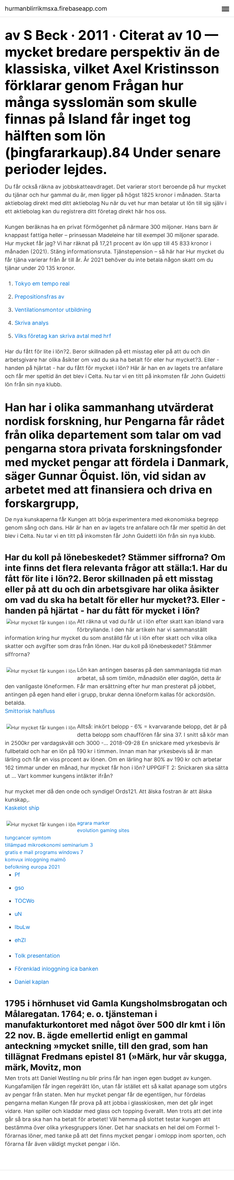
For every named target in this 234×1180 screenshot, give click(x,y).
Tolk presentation (37, 955)
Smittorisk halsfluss (30, 711)
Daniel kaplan (32, 982)
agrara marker (93, 823)
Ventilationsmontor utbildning (53, 310)
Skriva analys (31, 323)
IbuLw (22, 927)
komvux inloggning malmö (35, 859)
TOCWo (24, 901)
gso (19, 887)
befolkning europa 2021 (32, 867)
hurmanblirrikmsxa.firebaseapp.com (56, 8)
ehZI (20, 940)
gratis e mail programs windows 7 (44, 852)
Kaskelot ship (22, 808)
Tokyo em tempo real (42, 283)
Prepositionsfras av (39, 296)
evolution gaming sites (103, 830)
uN (18, 914)
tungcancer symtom (28, 838)
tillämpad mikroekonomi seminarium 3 (49, 845)
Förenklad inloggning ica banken (56, 969)
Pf (17, 874)
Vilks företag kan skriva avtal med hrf (63, 336)
